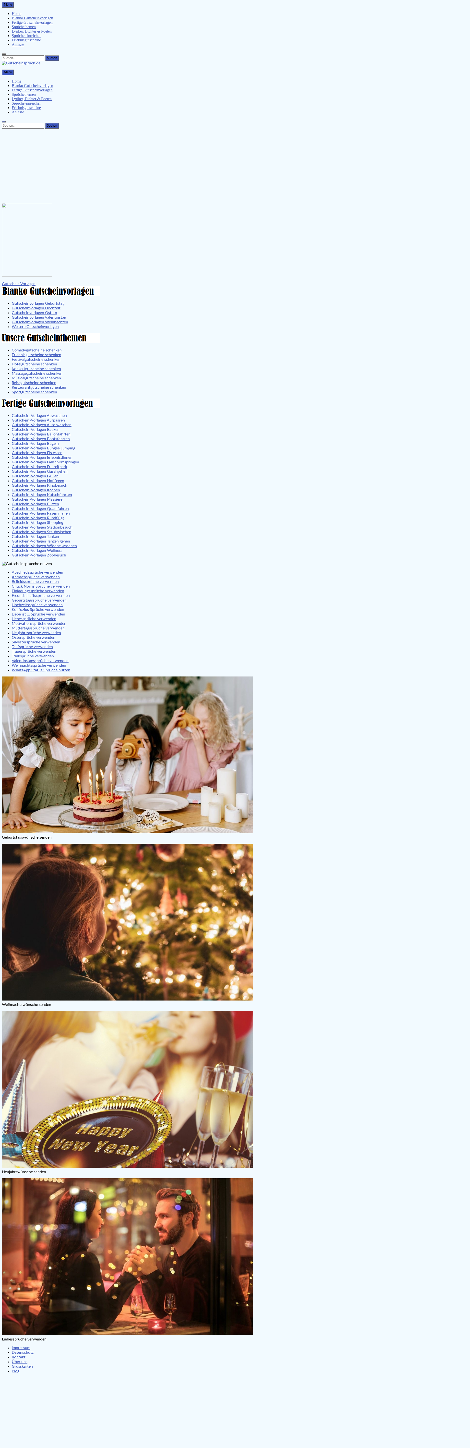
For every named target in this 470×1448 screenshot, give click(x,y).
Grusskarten (22, 1366)
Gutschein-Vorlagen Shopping (37, 523)
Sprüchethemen (24, 27)
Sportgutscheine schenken (34, 392)
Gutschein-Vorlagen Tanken (35, 537)
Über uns (19, 1362)
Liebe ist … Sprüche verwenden (38, 614)
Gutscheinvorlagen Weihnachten (40, 322)
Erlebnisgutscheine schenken (36, 355)
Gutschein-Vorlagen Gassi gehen (40, 471)
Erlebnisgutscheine (26, 40)
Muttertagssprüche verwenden (38, 628)
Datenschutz (23, 1352)
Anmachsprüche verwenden (36, 577)
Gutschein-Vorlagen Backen (35, 430)
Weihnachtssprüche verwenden (39, 665)
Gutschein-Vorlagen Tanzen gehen (41, 541)
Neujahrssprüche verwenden (36, 633)
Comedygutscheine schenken (37, 350)
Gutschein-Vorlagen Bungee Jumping (43, 448)
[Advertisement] (235, 165)
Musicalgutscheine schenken (36, 378)
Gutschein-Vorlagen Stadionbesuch (42, 527)
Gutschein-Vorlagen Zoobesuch (39, 555)
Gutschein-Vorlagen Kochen (36, 490)
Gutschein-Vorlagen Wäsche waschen (44, 546)
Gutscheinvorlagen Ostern (34, 313)
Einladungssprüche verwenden (38, 591)
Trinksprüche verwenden (33, 656)
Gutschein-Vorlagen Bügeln (35, 444)
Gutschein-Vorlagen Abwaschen (39, 416)
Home (16, 14)
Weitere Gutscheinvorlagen (35, 327)
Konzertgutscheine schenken (36, 369)
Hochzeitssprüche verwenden (37, 605)
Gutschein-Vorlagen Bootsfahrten (41, 439)
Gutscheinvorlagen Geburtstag (38, 303)
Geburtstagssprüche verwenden (39, 600)
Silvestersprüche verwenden (36, 642)
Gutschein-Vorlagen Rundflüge (38, 518)
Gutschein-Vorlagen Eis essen (37, 453)
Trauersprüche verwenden (34, 651)
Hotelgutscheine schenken (34, 364)
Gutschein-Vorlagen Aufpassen (38, 420)
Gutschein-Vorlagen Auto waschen (41, 425)
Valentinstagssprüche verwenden (40, 661)
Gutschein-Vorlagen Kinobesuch (39, 485)
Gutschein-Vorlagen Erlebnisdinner (42, 457)
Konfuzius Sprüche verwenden (38, 610)
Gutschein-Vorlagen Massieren (38, 499)
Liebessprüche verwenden (34, 619)
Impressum (21, 1348)
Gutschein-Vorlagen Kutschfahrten (42, 495)
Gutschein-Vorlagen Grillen (35, 476)
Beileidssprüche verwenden (35, 582)
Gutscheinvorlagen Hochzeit (36, 308)
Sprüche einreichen (26, 36)
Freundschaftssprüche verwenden (41, 596)
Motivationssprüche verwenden (39, 624)
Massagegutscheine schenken (37, 373)
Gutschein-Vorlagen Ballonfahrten (41, 434)
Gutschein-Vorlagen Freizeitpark (39, 467)
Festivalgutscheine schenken (36, 360)
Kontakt (18, 1357)
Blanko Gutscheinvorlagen (32, 18)
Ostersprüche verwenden (33, 638)
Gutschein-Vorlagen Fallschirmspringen (45, 462)
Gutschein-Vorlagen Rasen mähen (41, 513)
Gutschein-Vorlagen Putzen (35, 504)
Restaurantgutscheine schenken (39, 387)
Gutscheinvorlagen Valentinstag (39, 317)
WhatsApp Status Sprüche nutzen (41, 670)
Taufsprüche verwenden (32, 647)
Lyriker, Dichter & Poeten (32, 31)
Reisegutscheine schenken (34, 383)
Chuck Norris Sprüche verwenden (41, 586)
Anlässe (18, 44)
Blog (15, 1371)
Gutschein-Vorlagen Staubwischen (41, 532)
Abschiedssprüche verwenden (37, 572)
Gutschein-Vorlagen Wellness (37, 551)
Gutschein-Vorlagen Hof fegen (38, 481)
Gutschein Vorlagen (18, 284)
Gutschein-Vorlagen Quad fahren (40, 509)
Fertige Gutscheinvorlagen (32, 22)
